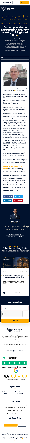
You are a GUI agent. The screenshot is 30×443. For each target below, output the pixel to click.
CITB (15, 90)
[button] (28, 58)
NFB (19, 120)
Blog (22, 271)
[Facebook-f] (10, 418)
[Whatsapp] (17, 418)
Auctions (12, 16)
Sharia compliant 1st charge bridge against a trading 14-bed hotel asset (13, 276)
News (8, 23)
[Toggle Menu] (27, 8)
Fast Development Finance (15, 19)
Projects (25, 23)
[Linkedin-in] (20, 418)
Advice (5, 16)
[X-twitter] (15, 418)
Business (20, 16)
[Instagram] (13, 418)
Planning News (16, 23)
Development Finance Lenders (23, 272)
